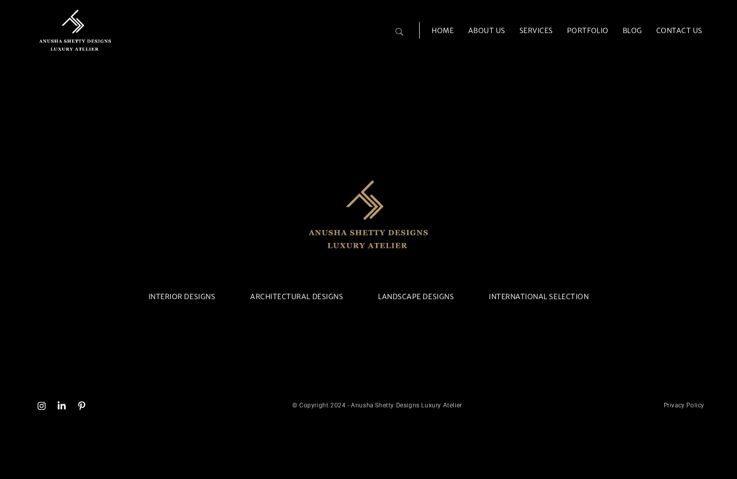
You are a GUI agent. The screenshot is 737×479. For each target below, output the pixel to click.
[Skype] (81, 405)
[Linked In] (61, 405)
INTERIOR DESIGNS (181, 296)
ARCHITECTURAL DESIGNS (296, 296)
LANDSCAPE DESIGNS (416, 296)
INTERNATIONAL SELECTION (539, 296)
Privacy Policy (684, 405)
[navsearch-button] (399, 27)
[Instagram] (41, 405)
